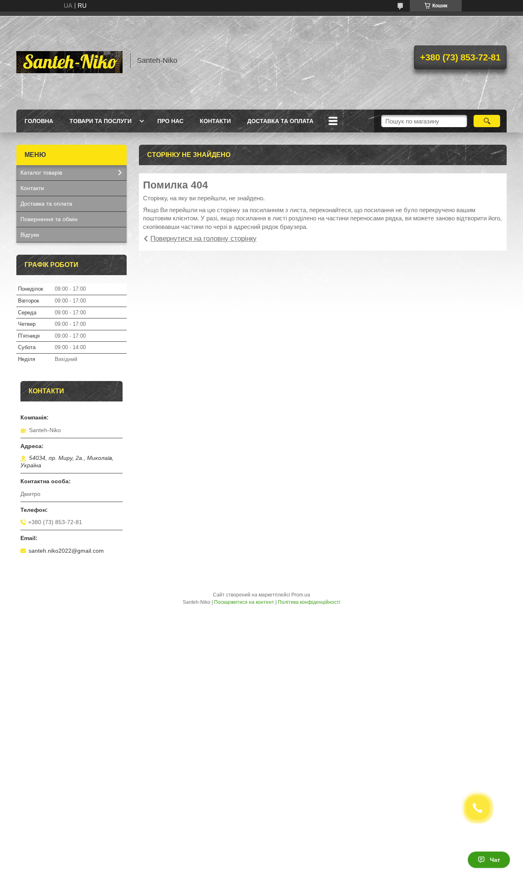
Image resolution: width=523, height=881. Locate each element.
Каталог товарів (41, 172)
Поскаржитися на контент (244, 602)
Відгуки (29, 234)
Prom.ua (300, 595)
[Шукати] (487, 121)
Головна (39, 121)
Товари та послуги (100, 121)
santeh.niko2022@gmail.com (66, 550)
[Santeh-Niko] (69, 60)
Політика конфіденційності (309, 602)
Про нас (170, 121)
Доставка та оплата (280, 121)
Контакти (215, 121)
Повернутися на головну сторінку (203, 238)
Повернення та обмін (49, 219)
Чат (495, 859)
